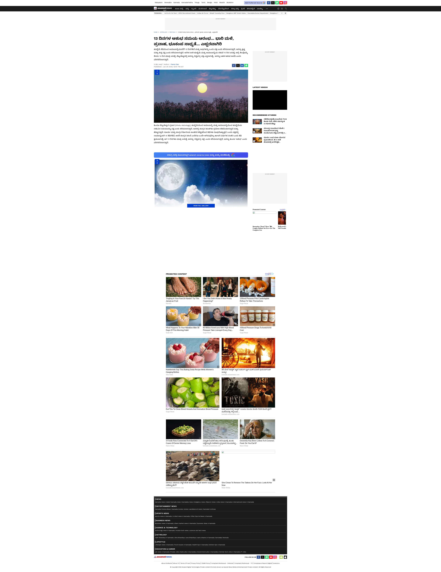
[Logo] (163, 8)
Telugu (197, 2)
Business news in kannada (164, 523)
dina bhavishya (180, 537)
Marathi (222, 2)
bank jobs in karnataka (188, 552)
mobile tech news (182, 530)
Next (285, 13)
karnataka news (187, 502)
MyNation (230, 2)
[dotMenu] (267, 8)
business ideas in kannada (206, 523)
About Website (166, 563)
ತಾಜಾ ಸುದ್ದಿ (179, 9)
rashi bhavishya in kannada (164, 537)
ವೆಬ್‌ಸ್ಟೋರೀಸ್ (223, 9)
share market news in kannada (185, 523)
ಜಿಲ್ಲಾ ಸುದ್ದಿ (235, 9)
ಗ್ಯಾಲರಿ (193, 9)
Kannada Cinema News (163, 509)
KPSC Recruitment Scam (187, 13)
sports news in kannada (163, 516)
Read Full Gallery (201, 205)
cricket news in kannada (181, 516)
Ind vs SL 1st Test (171, 13)
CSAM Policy (206, 563)
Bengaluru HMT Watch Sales (236, 13)
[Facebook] (269, 2)
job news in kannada (162, 552)
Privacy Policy (195, 563)
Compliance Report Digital (263, 563)
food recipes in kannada (182, 545)
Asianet (163, 556)
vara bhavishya (191, 537)
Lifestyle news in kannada (164, 545)
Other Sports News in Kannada (201, 516)
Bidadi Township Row (217, 13)
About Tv (176, 563)
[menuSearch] (286, 9)
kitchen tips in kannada (217, 545)
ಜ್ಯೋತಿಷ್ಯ (212, 9)
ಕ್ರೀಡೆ (243, 9)
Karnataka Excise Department (258, 13)
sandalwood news (195, 509)
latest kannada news (173, 502)
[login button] (278, 8)
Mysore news (210, 502)
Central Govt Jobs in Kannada (229, 552)
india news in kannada (224, 502)
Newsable (168, 2)
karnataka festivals (222, 537)
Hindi (216, 2)
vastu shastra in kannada (205, 537)
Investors (276, 563)
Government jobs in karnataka (207, 552)
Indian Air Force (202, 13)
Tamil (203, 2)
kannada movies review (180, 509)
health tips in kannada (200, 545)
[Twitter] (273, 2)
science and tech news (198, 530)
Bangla (209, 2)
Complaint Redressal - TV (243, 563)
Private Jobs (174, 552)
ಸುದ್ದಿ (187, 9)
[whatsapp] (277, 2)
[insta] (285, 2)
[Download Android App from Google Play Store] (281, 557)
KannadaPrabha (187, 2)
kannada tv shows (209, 509)
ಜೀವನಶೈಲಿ (251, 9)
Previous (282, 13)
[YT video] (281, 2)
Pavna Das (175, 64)
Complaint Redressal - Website (222, 563)
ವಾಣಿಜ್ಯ (260, 9)
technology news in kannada (165, 530)
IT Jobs (243, 552)
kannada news (160, 502)
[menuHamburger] (282, 8)
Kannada (176, 2)
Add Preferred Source (253, 3)
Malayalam (159, 2)
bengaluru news (199, 502)
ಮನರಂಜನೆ (202, 9)
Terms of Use (185, 563)
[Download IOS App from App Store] (285, 557)
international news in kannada (243, 502)
